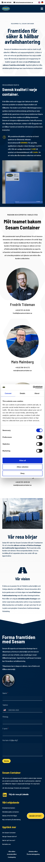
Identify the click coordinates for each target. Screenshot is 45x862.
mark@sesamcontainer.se (22, 485)
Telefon (5, 705)
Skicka (6, 761)
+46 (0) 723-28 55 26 (22, 482)
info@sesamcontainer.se (23, 2)
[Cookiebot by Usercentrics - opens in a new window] (32, 387)
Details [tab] (22, 393)
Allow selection (22, 467)
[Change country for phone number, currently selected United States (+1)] (5, 710)
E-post (6, 728)
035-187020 (6, 2)
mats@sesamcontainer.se (22, 370)
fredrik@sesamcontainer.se (22, 313)
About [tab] (37, 393)
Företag (5, 717)
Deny (22, 473)
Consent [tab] (8, 393)
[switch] (39, 437)
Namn (5, 693)
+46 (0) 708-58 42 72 (22, 367)
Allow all (22, 460)
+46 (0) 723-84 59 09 (22, 310)
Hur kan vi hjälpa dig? (10, 740)
